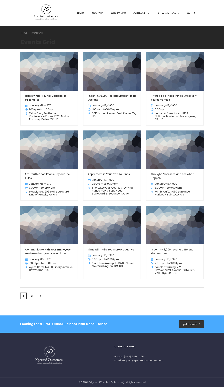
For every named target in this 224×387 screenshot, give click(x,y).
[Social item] (188, 13)
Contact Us (141, 13)
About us (97, 13)
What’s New (118, 13)
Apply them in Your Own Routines (109, 174)
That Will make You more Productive (111, 249)
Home (80, 13)
